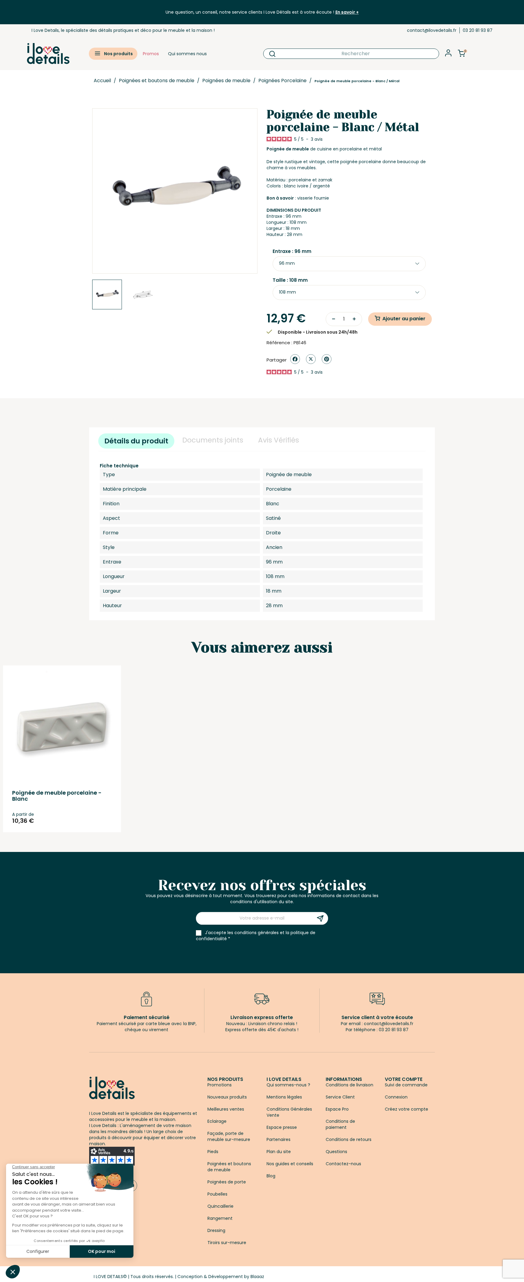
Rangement (220, 1218)
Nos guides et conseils (290, 1164)
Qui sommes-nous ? (288, 1085)
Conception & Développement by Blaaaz (220, 1277)
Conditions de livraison (349, 1085)
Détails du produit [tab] (136, 441)
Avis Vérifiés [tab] (278, 440)
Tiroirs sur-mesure (226, 1243)
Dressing (216, 1230)
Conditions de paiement (340, 1124)
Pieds (212, 1152)
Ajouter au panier (403, 318)
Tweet (311, 359)
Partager (295, 359)
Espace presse (282, 1127)
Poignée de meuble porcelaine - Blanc (57, 796)
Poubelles (217, 1194)
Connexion (396, 1097)
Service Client (340, 1097)
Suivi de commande (406, 1085)
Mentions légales (284, 1097)
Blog (271, 1176)
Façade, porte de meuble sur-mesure (228, 1136)
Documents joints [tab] (212, 440)
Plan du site (279, 1152)
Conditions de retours (348, 1139)
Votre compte (403, 1079)
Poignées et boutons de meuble (229, 1167)
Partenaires (279, 1139)
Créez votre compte (406, 1109)
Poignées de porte (226, 1182)
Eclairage (217, 1121)
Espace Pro (337, 1109)
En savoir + (347, 12)
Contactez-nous (343, 1164)
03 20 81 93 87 (477, 30)
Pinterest (327, 359)
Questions (336, 1152)
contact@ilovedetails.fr (431, 30)
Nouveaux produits (227, 1097)
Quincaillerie (220, 1206)
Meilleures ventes (225, 1109)
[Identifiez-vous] (448, 54)
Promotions (219, 1085)
